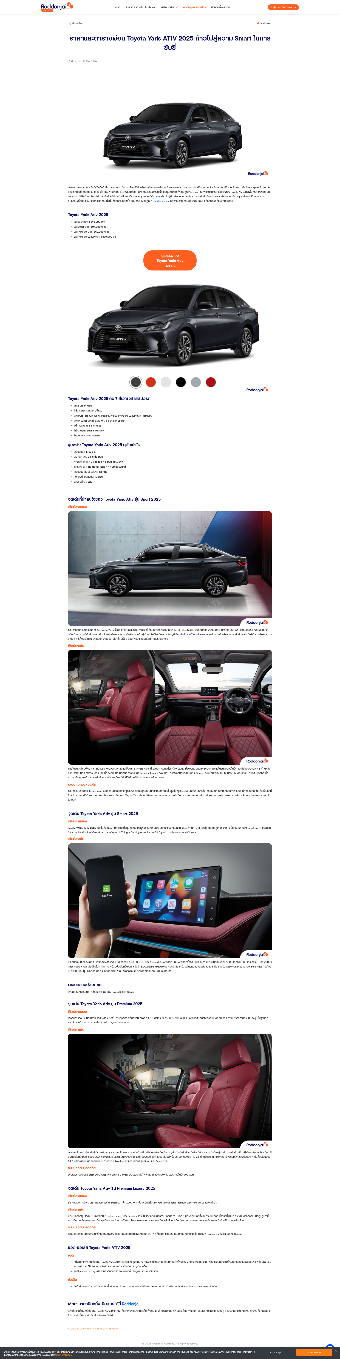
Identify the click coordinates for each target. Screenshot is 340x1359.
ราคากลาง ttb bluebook (140, 7)
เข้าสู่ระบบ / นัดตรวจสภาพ (283, 7)
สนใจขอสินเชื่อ (169, 7)
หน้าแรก (116, 7)
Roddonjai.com (161, 201)
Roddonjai (131, 1303)
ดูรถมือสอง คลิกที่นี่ (170, 260)
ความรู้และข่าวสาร (194, 7)
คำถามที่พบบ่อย (220, 7)
